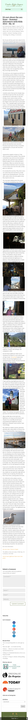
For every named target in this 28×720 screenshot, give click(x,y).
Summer (20, 33)
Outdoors (5, 33)
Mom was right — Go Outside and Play (12, 646)
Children (4, 29)
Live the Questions (15, 31)
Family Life (20, 29)
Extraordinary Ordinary (12, 29)
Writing (12, 34)
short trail (14, 357)
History (4, 31)
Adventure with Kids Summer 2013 (11, 28)
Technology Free (6, 34)
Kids (7, 31)
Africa (20, 28)
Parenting (15, 33)
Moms (22, 31)
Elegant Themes (13, 716)
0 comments (18, 34)
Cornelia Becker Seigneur (10, 26)
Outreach (10, 33)
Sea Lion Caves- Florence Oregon (10, 549)
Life (10, 31)
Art (23, 28)
